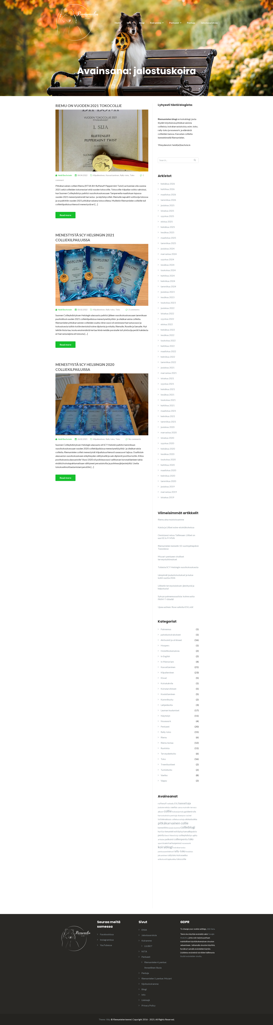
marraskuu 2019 (169, 492)
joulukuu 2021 (167, 367)
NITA (144, 951)
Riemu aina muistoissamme (171, 519)
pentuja (173, 815)
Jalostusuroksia (209, 22)
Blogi (141, 22)
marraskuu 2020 (169, 432)
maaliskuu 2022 (168, 351)
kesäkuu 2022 (167, 335)
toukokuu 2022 (168, 340)
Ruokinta (165, 748)
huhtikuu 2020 (168, 464)
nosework (186, 843)
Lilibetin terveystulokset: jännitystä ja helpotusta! (176, 587)
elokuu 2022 (167, 324)
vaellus (174, 807)
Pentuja (191, 22)
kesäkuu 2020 (167, 454)
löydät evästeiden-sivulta (190, 956)
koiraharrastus (179, 847)
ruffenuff (162, 803)
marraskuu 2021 (169, 373)
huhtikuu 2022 (168, 346)
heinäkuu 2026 (168, 183)
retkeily (170, 803)
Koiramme (155, 22)
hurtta (161, 831)
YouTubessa (106, 945)
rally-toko (179, 851)
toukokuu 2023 (168, 302)
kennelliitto (163, 827)
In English (165, 656)
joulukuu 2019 (167, 486)
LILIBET (148, 946)
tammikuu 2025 (168, 243)
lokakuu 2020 (167, 437)
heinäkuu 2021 (168, 389)
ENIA (144, 929)
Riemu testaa (167, 742)
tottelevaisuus (164, 819)
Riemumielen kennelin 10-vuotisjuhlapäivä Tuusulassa (178, 547)
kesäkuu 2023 (167, 297)
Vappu (164, 780)
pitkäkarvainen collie (173, 823)
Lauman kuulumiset (170, 710)
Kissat (164, 678)
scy (176, 835)
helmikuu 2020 (168, 475)
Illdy (108, 1019)
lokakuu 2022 (167, 313)
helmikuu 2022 (168, 356)
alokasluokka (191, 819)
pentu (161, 835)
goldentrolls (190, 811)
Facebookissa (107, 934)
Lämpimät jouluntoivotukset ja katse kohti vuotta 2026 (175, 576)
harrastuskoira (164, 815)
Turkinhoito (166, 769)
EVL (176, 803)
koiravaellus (182, 855)
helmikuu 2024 (168, 281)
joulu (171, 827)
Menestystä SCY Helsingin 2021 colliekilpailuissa (84, 237)
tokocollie (181, 859)
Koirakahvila (167, 683)
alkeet (160, 811)
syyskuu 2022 (167, 318)
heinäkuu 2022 (168, 329)
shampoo (181, 815)
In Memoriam (167, 661)
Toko (132, 175)
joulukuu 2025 (167, 205)
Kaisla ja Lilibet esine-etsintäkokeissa (176, 527)
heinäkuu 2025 (168, 227)
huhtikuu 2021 (168, 405)
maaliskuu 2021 (168, 410)
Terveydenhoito (168, 753)
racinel (188, 815)
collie (168, 811)
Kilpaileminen (99, 175)
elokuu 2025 (167, 221)
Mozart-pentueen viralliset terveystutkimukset (171, 558)
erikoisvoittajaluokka (167, 859)
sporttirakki (163, 843)
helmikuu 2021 (168, 416)
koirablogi (165, 847)
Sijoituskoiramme (150, 983)
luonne (177, 827)
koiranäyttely (178, 811)
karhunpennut (175, 843)
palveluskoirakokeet (171, 634)
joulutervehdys (164, 807)
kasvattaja (184, 803)
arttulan (161, 839)
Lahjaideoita (167, 705)
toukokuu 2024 (168, 270)
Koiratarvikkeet (168, 688)
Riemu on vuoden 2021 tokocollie (88, 105)
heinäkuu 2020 (168, 448)
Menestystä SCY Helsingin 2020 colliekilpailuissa (84, 367)
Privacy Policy (148, 1005)
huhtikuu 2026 (168, 189)
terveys (193, 807)
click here (211, 929)
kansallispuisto (190, 831)
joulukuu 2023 (167, 291)
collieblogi (187, 827)
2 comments (134, 309)
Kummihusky (167, 699)
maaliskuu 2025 (168, 237)
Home (118, 22)
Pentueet (174, 22)
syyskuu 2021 (167, 383)
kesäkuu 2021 (167, 394)
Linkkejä (145, 1000)
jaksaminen (162, 855)
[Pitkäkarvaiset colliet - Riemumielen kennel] (77, 22)
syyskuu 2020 (167, 443)
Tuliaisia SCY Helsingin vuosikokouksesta (178, 567)
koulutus (189, 851)
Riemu (164, 737)
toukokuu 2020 (168, 459)
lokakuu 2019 (167, 497)
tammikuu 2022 (168, 362)
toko (190, 839)
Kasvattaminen (112, 175)
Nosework (166, 721)
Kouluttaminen (168, 694)
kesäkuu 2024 (167, 264)
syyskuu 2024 (167, 259)
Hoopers (165, 645)
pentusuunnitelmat (165, 851)
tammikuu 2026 (168, 200)
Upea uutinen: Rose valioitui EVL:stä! (175, 607)
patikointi (169, 839)
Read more (65, 215)
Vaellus (164, 775)
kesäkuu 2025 (167, 232)
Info (129, 22)
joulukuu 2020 (167, 427)
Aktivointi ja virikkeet (171, 640)
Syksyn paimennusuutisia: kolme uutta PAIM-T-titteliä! (176, 598)
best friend (170, 835)
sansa (180, 807)
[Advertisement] (179, 889)
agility (194, 835)
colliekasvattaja (178, 819)
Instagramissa (107, 939)
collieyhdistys (185, 835)
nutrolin (186, 807)
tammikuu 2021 (168, 421)
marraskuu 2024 (169, 254)
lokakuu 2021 (167, 378)
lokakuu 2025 (167, 210)
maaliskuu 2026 (168, 194)
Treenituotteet (168, 764)
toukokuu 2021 (168, 400)
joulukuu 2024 (167, 248)
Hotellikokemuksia (170, 650)
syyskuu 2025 (167, 216)
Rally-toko (124, 175)
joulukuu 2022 (167, 308)
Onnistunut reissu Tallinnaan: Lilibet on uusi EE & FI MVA (176, 536)
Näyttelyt (165, 715)
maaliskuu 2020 (168, 470)
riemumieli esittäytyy (173, 831)
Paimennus (166, 629)
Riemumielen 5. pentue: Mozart (156, 978)
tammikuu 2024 (168, 286)
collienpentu (181, 839)
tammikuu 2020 (168, 481)
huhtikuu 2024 (168, 275)
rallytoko (171, 855)
